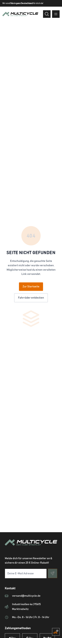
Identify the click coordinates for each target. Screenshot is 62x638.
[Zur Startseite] (31, 546)
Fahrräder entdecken (31, 297)
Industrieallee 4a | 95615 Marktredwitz (26, 607)
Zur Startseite (31, 286)
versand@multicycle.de (26, 596)
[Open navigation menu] (56, 14)
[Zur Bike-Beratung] (56, 632)
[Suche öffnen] (47, 14)
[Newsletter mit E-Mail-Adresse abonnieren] (52, 573)
